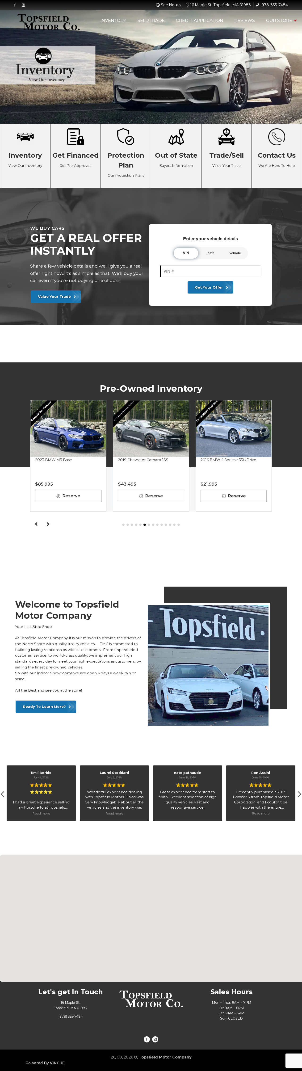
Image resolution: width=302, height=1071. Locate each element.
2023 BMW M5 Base (53, 460)
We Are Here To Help (277, 156)
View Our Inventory (25, 156)
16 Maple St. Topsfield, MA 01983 (220, 5)
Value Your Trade (226, 156)
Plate (210, 253)
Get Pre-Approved (75, 156)
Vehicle (235, 253)
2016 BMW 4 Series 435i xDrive (228, 460)
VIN (186, 253)
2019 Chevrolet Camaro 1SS (143, 460)
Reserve (71, 496)
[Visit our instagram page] (23, 5)
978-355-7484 (274, 5)
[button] (48, 524)
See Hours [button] (170, 5)
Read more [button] (54, 813)
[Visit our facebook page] (15, 5)
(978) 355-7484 (70, 1016)
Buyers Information (176, 156)
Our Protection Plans (126, 156)
